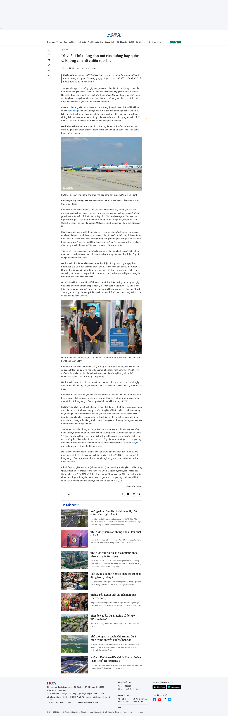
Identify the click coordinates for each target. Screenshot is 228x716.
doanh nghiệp (75, 110)
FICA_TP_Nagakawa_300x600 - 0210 (163, 50)
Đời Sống (139, 42)
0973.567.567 (123, 701)
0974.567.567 (138, 701)
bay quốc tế (94, 107)
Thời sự (59, 42)
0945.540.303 (126, 686)
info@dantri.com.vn (90, 703)
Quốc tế (147, 42)
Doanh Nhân (81, 42)
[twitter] (49, 55)
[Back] (49, 75)
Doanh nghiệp (69, 42)
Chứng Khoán (110, 42)
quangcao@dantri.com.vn (130, 689)
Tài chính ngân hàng (95, 42)
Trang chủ (51, 42)
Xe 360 (131, 42)
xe (137, 442)
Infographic (156, 42)
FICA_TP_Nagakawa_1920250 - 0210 (114, 1)
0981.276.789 (65, 703)
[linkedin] (49, 60)
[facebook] (49, 51)
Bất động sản (122, 42)
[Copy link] (49, 65)
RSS (119, 708)
